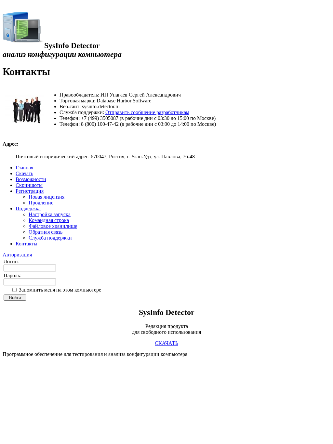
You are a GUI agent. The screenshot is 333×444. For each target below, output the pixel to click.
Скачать (24, 173)
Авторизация (17, 254)
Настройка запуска (50, 214)
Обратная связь (45, 232)
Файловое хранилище (53, 226)
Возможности (31, 179)
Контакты (26, 243)
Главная (24, 167)
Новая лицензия (46, 197)
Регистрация (30, 191)
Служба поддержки (50, 238)
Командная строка (49, 220)
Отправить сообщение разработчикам (147, 112)
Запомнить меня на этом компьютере (60, 290)
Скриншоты (29, 185)
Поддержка (28, 208)
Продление (41, 202)
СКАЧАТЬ (166, 343)
